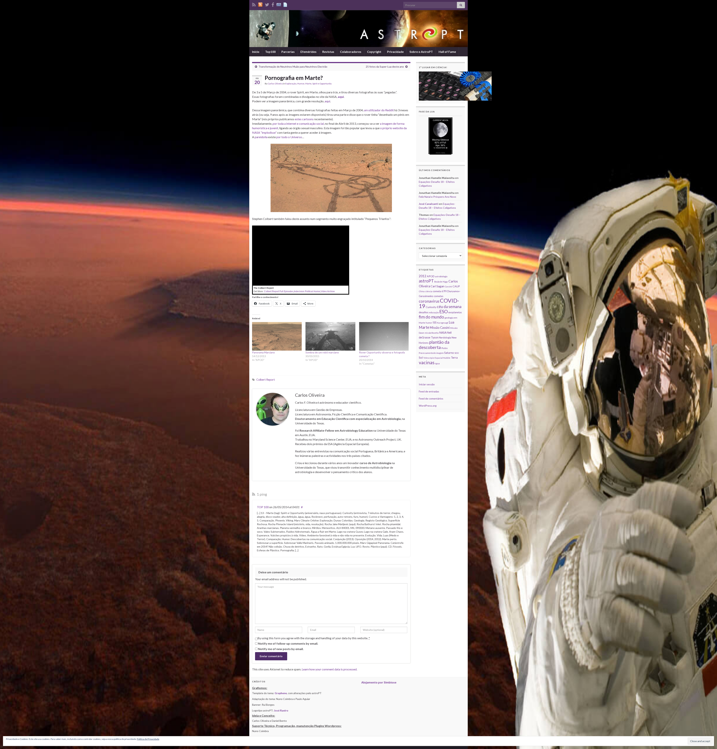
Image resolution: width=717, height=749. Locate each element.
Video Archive (328, 291)
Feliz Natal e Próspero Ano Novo (437, 196)
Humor (300, 83)
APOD (430, 276)
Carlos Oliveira (275, 83)
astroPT (426, 280)
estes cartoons (304, 119)
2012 (422, 276)
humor (429, 322)
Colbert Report (265, 379)
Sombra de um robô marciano (322, 352)
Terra (454, 357)
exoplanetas (455, 312)
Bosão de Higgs (441, 281)
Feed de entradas (429, 391)
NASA (442, 332)
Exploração (290, 83)
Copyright (374, 51)
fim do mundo (431, 316)
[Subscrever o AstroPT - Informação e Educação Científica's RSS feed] (254, 4)
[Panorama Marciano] (277, 336)
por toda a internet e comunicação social (298, 123)
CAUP (456, 286)
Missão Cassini (440, 327)
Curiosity (431, 307)
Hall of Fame (447, 51)
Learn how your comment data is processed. (329, 669)
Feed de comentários (431, 398)
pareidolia (261, 137)
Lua (451, 322)
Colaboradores (350, 51)
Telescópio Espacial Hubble (436, 358)
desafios (424, 312)
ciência (428, 291)
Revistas (328, 51)
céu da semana (449, 306)
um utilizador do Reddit (379, 110)
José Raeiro (281, 710)
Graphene (281, 693)
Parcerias (288, 51)
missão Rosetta (432, 333)
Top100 (270, 51)
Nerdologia (445, 337)
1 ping (261, 494)
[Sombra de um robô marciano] (330, 336)
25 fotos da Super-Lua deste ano (385, 66)
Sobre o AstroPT (421, 51)
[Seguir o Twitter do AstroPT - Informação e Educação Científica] (267, 4)
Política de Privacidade (148, 739)
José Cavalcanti (428, 203)
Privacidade (395, 51)
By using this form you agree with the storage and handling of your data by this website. (313, 638)
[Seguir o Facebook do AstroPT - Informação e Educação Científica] (272, 4)
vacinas (426, 362)
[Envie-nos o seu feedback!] (285, 4)
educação (434, 312)
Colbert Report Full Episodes (278, 291)
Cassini (448, 286)
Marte (308, 83)
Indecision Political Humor (307, 291)
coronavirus (429, 301)
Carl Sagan (437, 286)
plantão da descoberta (434, 344)
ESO (443, 311)
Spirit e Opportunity (322, 83)
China (422, 291)
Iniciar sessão (427, 384)
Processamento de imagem (431, 353)
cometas (438, 296)
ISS (435, 322)
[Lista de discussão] (279, 4)
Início (255, 51)
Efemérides (308, 51)
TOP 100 (263, 507)
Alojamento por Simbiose (378, 682)
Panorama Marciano (263, 352)
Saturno (449, 352)
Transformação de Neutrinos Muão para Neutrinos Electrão (293, 66)
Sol (421, 357)
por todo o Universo (289, 137)
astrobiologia (441, 276)
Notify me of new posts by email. (281, 649)
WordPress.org (428, 405)
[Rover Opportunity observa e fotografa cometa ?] (384, 336)
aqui (327, 101)
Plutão (444, 348)
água (437, 363)
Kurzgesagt (442, 322)
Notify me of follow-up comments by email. (288, 643)
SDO (456, 353)
